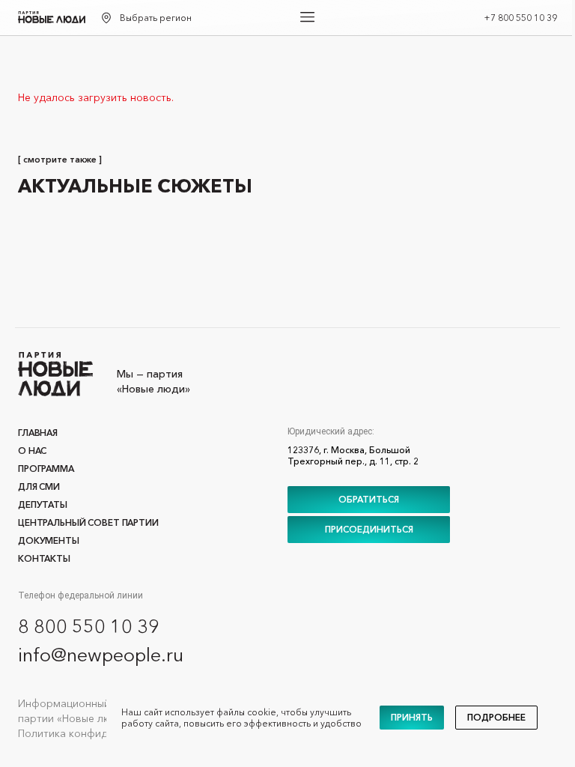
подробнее (496, 717)
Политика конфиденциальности (98, 733)
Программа (46, 468)
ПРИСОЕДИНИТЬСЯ (369, 529)
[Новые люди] (51, 17)
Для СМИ (39, 486)
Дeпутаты (42, 504)
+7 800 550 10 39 (520, 17)
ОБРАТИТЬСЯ (368, 499)
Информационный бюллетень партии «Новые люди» (93, 711)
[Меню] (307, 17)
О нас (32, 450)
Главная (38, 432)
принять (412, 717)
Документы (48, 540)
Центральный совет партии (88, 522)
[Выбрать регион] (106, 18)
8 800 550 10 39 (88, 626)
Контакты (44, 558)
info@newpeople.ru (100, 654)
